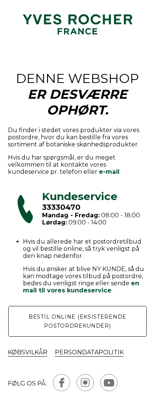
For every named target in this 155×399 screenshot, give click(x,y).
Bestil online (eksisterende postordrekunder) (77, 321)
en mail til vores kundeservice (81, 287)
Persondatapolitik (89, 352)
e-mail (109, 171)
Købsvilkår (27, 352)
